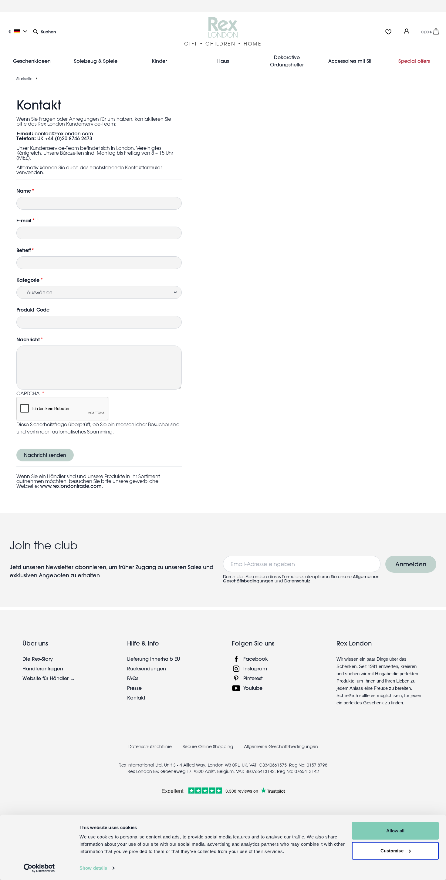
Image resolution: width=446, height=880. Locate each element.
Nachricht (28, 339)
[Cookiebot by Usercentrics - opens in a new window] (39, 868)
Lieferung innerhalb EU (153, 659)
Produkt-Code (32, 309)
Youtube (252, 688)
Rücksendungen (146, 668)
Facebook (255, 659)
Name (23, 190)
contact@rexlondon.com (64, 133)
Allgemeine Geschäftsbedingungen (281, 746)
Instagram (255, 668)
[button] (44, 31)
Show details (93, 868)
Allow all (395, 830)
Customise (392, 850)
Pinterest (252, 678)
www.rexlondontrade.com (71, 486)
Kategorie (27, 280)
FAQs (132, 678)
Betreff (23, 250)
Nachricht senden (45, 455)
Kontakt (136, 697)
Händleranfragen (42, 668)
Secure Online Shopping (208, 746)
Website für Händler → (48, 678)
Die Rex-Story (37, 659)
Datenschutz (297, 581)
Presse (134, 688)
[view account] (406, 31)
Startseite (24, 78)
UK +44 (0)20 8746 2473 (64, 138)
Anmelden (410, 564)
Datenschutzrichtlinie (150, 746)
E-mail (23, 220)
